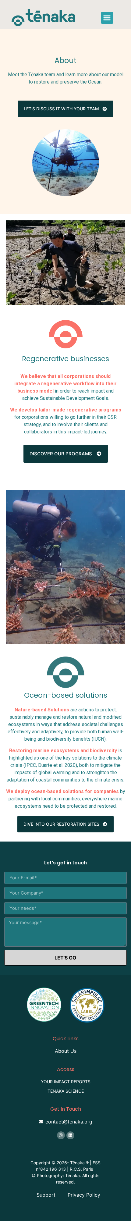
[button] (107, 18)
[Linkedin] (70, 1135)
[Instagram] (61, 1135)
